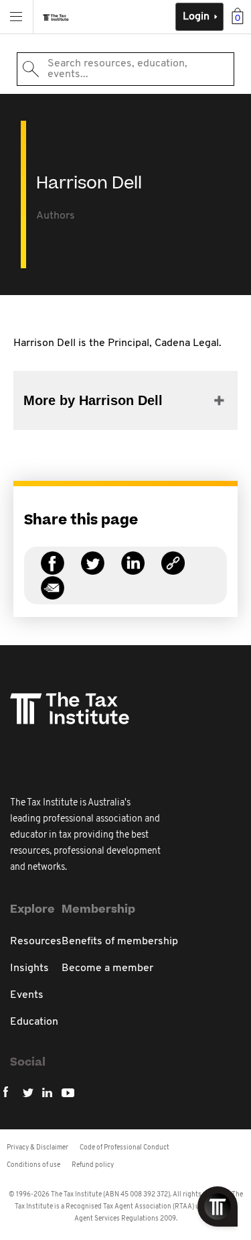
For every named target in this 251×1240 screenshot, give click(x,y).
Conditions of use (33, 1165)
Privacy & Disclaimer (37, 1147)
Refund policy (93, 1165)
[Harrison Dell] (173, 571)
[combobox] (125, 69)
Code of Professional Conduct (124, 1147)
